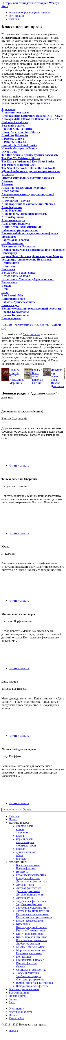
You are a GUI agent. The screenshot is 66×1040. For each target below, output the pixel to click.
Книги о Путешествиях (30, 930)
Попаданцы (23, 956)
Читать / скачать (19, 465)
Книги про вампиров (29, 933)
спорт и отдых (25, 842)
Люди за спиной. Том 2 (14, 373)
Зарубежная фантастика (31, 901)
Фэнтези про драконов (30, 979)
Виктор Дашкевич (57, 384)
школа (20, 835)
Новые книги (17, 995)
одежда (20, 848)
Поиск (13, 819)
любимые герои (26, 845)
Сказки (20, 966)
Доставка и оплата (20, 1011)
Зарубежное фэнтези (29, 904)
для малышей (24, 825)
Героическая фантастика (31, 874)
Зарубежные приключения (32, 910)
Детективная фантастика (31, 881)
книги (20, 829)
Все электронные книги (24, 989)
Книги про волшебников (31, 937)
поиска (45, 103)
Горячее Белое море (37, 373)
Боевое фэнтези (26, 868)
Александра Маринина (16, 381)
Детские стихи (25, 897)
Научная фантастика (29, 953)
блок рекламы (31, 334)
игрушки (21, 858)
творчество (23, 832)
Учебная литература (28, 976)
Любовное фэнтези (28, 943)
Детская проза (25, 884)
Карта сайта (16, 1018)
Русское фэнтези (26, 963)
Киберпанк (23, 923)
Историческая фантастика (32, 914)
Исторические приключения (34, 917)
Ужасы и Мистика (27, 972)
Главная (14, 816)
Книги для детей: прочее (31, 927)
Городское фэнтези (28, 878)
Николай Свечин (37, 381)
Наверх (13, 1030)
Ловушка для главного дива (56, 374)
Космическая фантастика (31, 940)
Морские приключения (30, 950)
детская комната (26, 852)
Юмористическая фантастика (34, 982)
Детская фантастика (28, 888)
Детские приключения (30, 894)
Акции (13, 999)
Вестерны (22, 871)
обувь (19, 855)
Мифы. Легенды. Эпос (30, 946)
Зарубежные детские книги (33, 907)
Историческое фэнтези (30, 920)
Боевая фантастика (28, 865)
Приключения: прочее (30, 959)
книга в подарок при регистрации (29, 12)
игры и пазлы (24, 838)
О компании (16, 1008)
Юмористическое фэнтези (32, 986)
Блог (12, 1002)
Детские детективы (28, 891)
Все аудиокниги (19, 992)
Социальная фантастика (31, 969)
